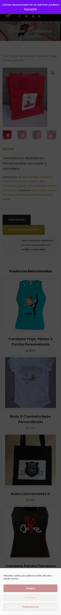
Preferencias (30, 607)
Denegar (30, 597)
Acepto (30, 588)
